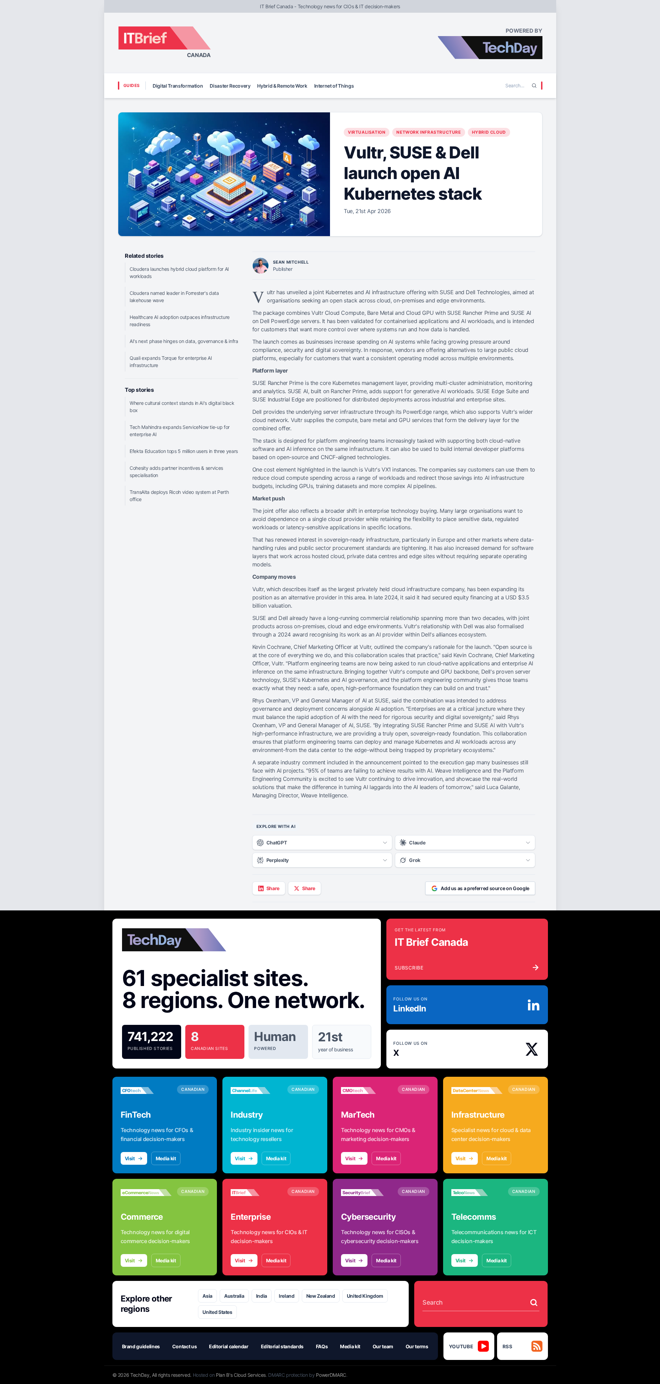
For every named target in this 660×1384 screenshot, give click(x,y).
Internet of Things (334, 86)
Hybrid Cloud (489, 132)
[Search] (534, 85)
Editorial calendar (229, 1346)
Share (272, 888)
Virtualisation (366, 132)
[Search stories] (533, 1302)
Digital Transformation (178, 86)
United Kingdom (365, 1296)
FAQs (322, 1346)
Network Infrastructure (428, 132)
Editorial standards (282, 1346)
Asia (207, 1296)
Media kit (166, 1158)
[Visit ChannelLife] (256, 1090)
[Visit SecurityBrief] (366, 1192)
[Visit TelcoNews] (477, 1192)
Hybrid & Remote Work (282, 86)
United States (217, 1312)
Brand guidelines (141, 1346)
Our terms (417, 1346)
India (261, 1296)
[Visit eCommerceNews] (146, 1192)
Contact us (184, 1346)
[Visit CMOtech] (366, 1090)
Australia (234, 1296)
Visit (130, 1158)
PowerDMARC (331, 1375)
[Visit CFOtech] (146, 1090)
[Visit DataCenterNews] (477, 1090)
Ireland (287, 1296)
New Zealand (320, 1296)
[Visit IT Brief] (256, 1192)
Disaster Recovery (230, 86)
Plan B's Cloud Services (241, 1375)
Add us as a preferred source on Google (485, 888)
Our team (383, 1346)
